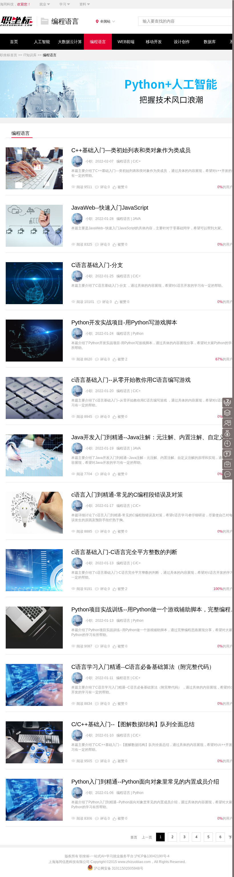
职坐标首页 (8, 55)
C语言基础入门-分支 (97, 265)
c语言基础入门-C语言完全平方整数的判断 (124, 552)
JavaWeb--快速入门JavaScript (109, 207)
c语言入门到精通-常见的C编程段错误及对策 (127, 494)
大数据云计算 (70, 41)
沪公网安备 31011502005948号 (118, 868)
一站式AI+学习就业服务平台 (112, 856)
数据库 (210, 41)
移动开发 (154, 41)
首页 (14, 41)
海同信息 (62, 862)
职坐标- (85, 856)
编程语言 (98, 41)
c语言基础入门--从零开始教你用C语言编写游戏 (131, 380)
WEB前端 (126, 41)
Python (138, 334)
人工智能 (42, 41)
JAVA (137, 219)
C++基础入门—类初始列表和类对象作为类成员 (131, 150)
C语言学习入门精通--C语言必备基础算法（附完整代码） (143, 667)
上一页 (147, 837)
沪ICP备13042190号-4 (152, 856)
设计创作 (182, 41)
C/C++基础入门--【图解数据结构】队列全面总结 (133, 724)
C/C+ (137, 161)
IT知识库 (30, 55)
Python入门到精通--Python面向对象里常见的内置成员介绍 (145, 781)
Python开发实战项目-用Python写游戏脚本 (124, 322)
